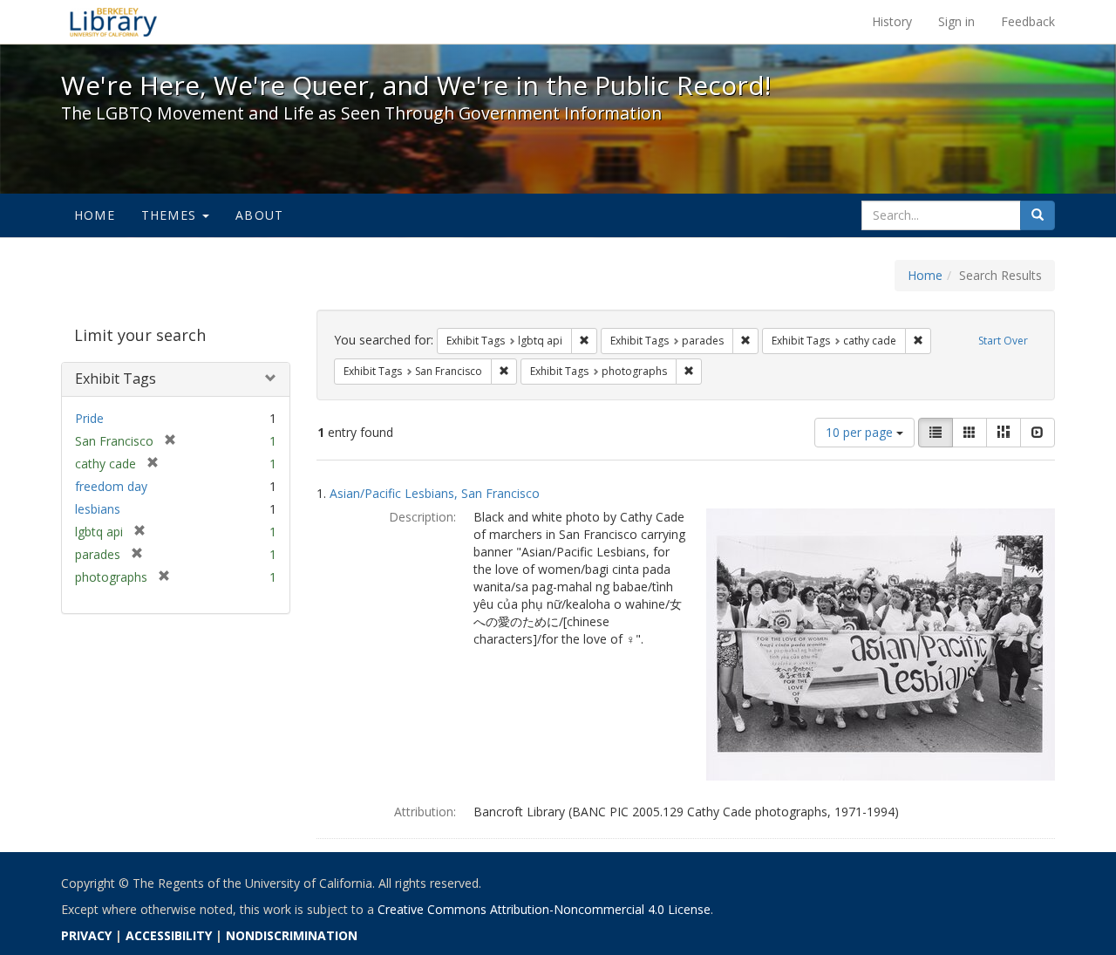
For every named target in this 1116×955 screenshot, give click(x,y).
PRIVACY (86, 935)
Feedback (1028, 21)
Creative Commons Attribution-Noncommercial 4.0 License (544, 909)
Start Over (1003, 340)
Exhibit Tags (115, 378)
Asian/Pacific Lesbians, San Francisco (435, 493)
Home (94, 215)
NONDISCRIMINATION (291, 935)
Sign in (956, 21)
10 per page (861, 432)
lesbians (97, 509)
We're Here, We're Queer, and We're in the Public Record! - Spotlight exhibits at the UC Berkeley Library (113, 22)
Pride (89, 418)
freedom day (111, 486)
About (259, 215)
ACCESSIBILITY (169, 935)
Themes (171, 215)
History (892, 21)
